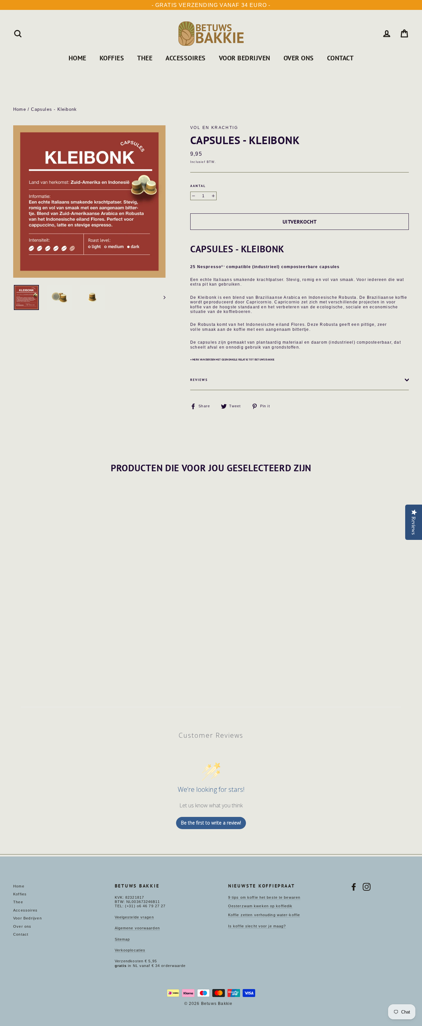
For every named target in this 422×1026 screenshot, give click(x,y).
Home (77, 58)
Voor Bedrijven (244, 58)
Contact (340, 58)
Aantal (198, 186)
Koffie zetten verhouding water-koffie (264, 915)
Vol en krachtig (214, 127)
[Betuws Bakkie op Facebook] (354, 887)
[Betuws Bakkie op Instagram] (367, 887)
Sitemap (122, 939)
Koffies (112, 58)
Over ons (299, 58)
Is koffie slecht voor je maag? (257, 926)
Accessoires (186, 58)
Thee (144, 58)
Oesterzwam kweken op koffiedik (260, 906)
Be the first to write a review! (211, 823)
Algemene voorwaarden (137, 928)
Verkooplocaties (130, 950)
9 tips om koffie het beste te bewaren (264, 897)
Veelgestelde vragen (134, 917)
